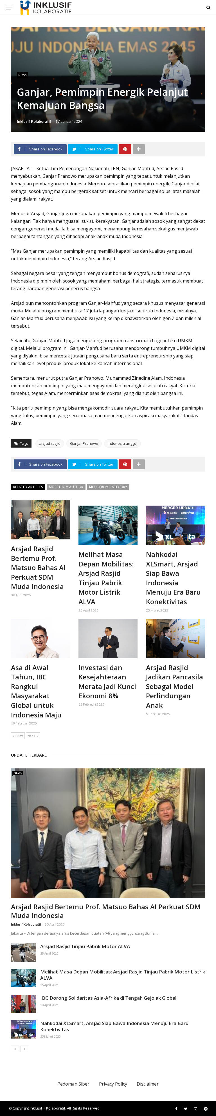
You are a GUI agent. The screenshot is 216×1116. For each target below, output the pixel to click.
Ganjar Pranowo (84, 443)
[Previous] (15, 1049)
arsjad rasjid (49, 443)
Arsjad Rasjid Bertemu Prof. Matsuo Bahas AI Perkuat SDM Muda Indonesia (38, 567)
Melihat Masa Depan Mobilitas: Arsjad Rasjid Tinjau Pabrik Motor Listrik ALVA (106, 578)
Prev (19, 735)
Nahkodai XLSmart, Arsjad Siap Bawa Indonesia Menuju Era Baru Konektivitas (173, 578)
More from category (108, 486)
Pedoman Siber (73, 1084)
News (22, 75)
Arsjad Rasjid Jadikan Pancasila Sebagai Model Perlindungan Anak (174, 686)
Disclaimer (148, 1084)
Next (32, 735)
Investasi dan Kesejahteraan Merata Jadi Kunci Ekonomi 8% (107, 682)
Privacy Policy (113, 1084)
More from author (66, 486)
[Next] (25, 1049)
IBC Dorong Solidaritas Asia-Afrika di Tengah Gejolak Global (108, 998)
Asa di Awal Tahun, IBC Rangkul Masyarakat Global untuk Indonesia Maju (36, 691)
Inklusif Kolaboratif (34, 121)
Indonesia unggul (122, 443)
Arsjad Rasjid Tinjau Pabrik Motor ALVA (85, 946)
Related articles (28, 486)
